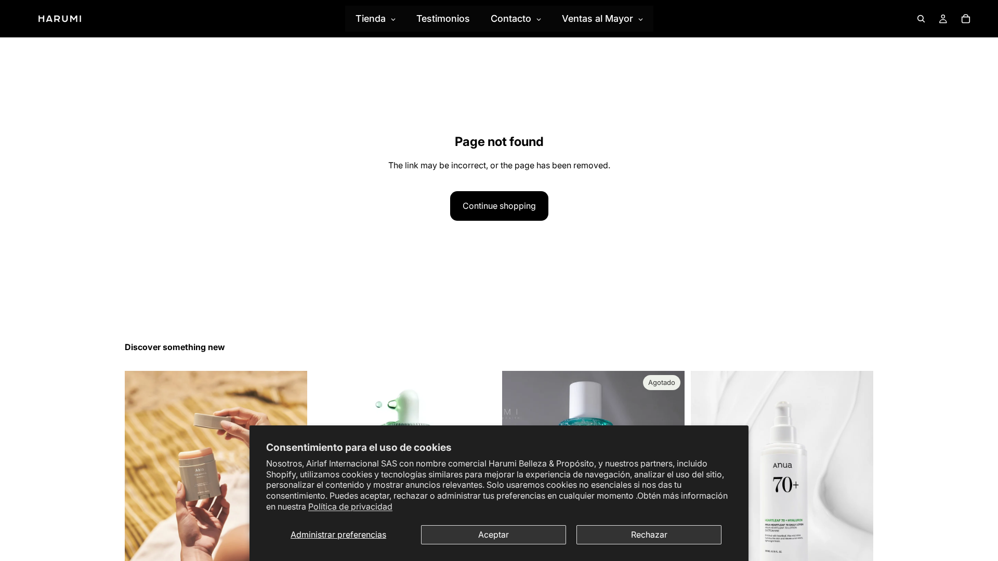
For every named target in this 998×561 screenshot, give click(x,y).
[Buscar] (921, 18)
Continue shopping (499, 206)
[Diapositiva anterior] (140, 484)
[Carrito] (965, 18)
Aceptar (493, 534)
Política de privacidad (350, 506)
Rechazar (649, 534)
